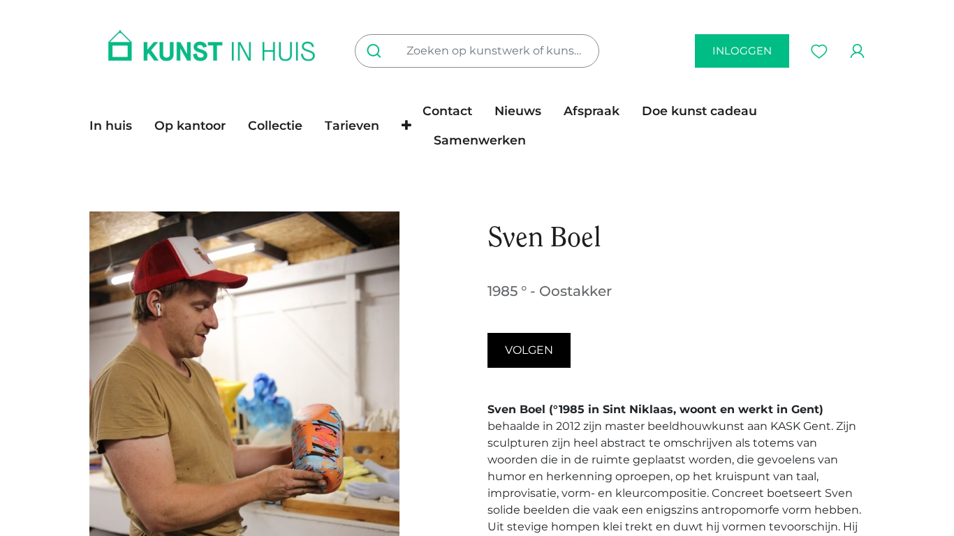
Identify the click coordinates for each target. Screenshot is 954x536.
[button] (406, 125)
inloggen (742, 50)
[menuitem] (116, 125)
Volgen (529, 350)
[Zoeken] (376, 51)
